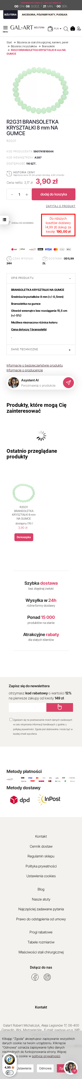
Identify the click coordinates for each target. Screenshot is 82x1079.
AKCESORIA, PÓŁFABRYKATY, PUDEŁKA (44, 14)
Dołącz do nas (41, 967)
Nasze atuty (41, 899)
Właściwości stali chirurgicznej (41, 952)
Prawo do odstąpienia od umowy (41, 919)
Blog (41, 889)
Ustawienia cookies (41, 876)
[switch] (10, 1072)
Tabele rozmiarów (41, 942)
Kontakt (41, 836)
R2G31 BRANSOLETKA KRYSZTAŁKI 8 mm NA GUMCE (24, 512)
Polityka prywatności (41, 866)
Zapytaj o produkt (60, 206)
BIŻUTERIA (10, 14)
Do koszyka (24, 537)
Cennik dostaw (41, 846)
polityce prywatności (46, 1056)
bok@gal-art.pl (64, 1030)
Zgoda (63, 1068)
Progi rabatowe (41, 932)
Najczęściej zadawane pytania (41, 909)
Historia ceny (24, 172)
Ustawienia (24, 1068)
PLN (56, 28)
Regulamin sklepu (41, 856)
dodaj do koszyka (53, 194)
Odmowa (45, 1068)
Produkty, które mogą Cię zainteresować (36, 408)
